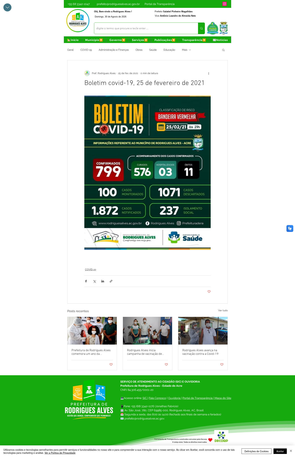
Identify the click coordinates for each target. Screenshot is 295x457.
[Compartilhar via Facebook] (86, 281)
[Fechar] (291, 451)
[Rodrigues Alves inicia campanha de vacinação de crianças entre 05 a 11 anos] (147, 331)
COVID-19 (86, 49)
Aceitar (280, 451)
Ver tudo (223, 310)
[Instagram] (224, 4)
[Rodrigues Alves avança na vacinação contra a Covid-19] (203, 331)
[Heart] (210, 440)
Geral (70, 49)
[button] (94, 40)
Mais (184, 49)
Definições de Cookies (256, 451)
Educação (169, 49)
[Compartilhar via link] (111, 281)
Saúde (153, 49)
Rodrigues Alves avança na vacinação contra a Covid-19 (200, 352)
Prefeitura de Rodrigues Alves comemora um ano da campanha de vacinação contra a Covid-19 (91, 352)
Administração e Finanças (114, 49)
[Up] (7, 7)
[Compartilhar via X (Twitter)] (94, 281)
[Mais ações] (209, 73)
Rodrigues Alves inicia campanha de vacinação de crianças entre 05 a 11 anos (145, 352)
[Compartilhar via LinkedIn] (102, 281)
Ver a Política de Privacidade (60, 452)
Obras (139, 49)
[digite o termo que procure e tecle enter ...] (201, 28)
